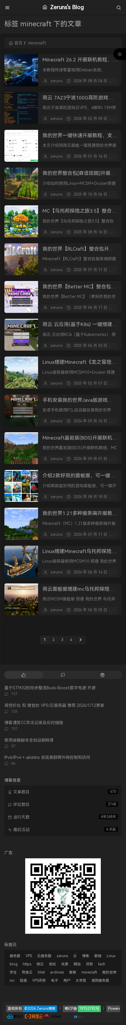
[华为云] (52, 1016)
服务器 (15, 956)
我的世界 (109, 972)
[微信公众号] (63, 895)
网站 (77, 964)
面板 (72, 972)
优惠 (64, 964)
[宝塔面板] (64, 1016)
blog (14, 964)
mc (12, 981)
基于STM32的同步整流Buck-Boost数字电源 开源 (50, 687)
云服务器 (44, 956)
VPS (28, 956)
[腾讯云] (15, 1016)
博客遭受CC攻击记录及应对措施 (33, 722)
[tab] (23, 675)
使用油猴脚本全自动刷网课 (29, 740)
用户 (66, 981)
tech (101, 964)
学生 (13, 972)
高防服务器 (100, 981)
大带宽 (81, 981)
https (27, 964)
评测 (89, 964)
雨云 (40, 964)
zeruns (56, 81)
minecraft (89, 972)
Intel (41, 972)
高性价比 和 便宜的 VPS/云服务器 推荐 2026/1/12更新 (54, 705)
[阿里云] (33, 1016)
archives (57, 972)
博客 (85, 956)
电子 (54, 981)
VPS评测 (39, 981)
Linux (111, 956)
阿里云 (27, 972)
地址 (52, 964)
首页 (18, 43)
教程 (97, 956)
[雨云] (70, 1016)
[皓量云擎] (79, 1016)
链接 (23, 981)
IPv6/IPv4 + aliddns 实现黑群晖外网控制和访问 (47, 757)
